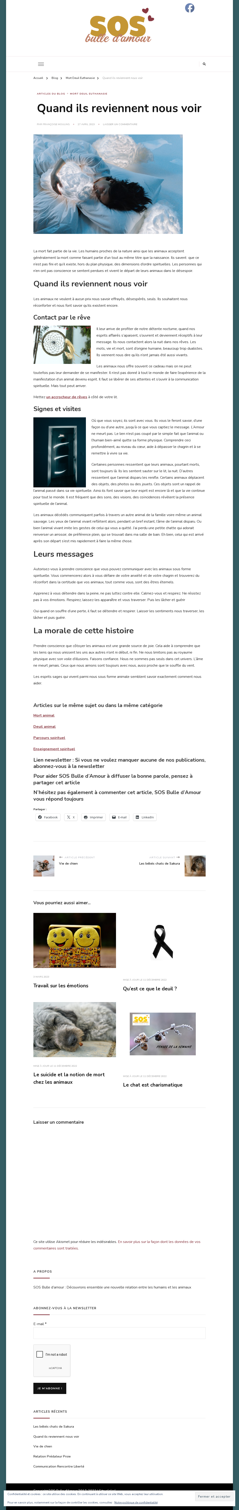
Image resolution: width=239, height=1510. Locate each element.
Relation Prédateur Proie (52, 1456)
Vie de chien (42, 1446)
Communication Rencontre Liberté (58, 1466)
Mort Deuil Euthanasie (88, 93)
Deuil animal (44, 726)
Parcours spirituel (49, 737)
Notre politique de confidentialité (136, 1502)
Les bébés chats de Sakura (53, 1426)
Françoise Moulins (56, 124)
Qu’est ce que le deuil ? (150, 988)
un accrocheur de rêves (66, 397)
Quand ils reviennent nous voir (56, 1436)
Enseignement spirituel (54, 749)
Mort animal (44, 715)
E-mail (40, 1324)
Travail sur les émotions (60, 985)
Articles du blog (51, 93)
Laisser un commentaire (120, 124)
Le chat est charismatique (153, 1084)
